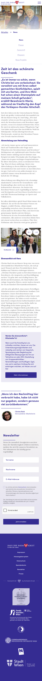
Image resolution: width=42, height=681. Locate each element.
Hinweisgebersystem (21, 556)
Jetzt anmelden (21, 522)
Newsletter (21, 569)
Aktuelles (4, 32)
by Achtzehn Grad (28, 581)
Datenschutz (22, 487)
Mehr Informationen (21, 375)
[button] (29, 232)
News (15, 32)
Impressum (21, 552)
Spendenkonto (21, 565)
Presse (21, 574)
